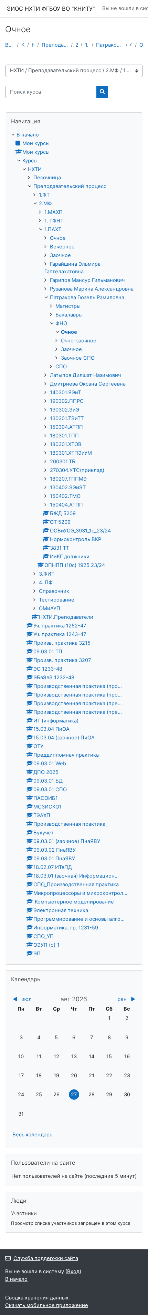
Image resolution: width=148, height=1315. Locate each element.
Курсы (23, 45)
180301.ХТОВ (66, 444)
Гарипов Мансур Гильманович (87, 280)
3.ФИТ (46, 574)
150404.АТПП (66, 505)
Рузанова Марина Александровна (92, 289)
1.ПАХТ (87, 45)
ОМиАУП (49, 608)
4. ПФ (46, 582)
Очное (141, 45)
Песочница (47, 177)
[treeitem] (74, 544)
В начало (9, 45)
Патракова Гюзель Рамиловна (109, 45)
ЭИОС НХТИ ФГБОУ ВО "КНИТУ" (51, 8)
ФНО (131, 45)
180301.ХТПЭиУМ (71, 453)
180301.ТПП (64, 436)
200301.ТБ (62, 461)
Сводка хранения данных (36, 1298)
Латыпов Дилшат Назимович (85, 375)
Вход (73, 1271)
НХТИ (33, 45)
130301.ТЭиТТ (67, 418)
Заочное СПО (78, 358)
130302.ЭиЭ (64, 410)
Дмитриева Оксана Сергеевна (88, 384)
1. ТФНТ (53, 221)
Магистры (68, 306)
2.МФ (76, 45)
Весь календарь (32, 1135)
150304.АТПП (66, 427)
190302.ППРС (67, 401)
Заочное (60, 255)
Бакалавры (69, 315)
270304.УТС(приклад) (77, 470)
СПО (61, 366)
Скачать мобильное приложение (46, 1305)
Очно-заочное (78, 341)
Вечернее (62, 247)
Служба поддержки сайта (45, 1258)
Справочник (54, 591)
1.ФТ (44, 195)
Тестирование (56, 600)
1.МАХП (53, 212)
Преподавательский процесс (55, 45)
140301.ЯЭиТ (65, 392)
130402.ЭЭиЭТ (68, 487)
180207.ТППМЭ (68, 479)
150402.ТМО (65, 496)
